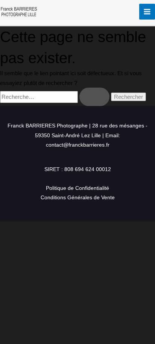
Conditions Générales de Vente (78, 197)
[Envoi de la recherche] (94, 97)
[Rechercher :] (55, 97)
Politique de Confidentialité (77, 188)
